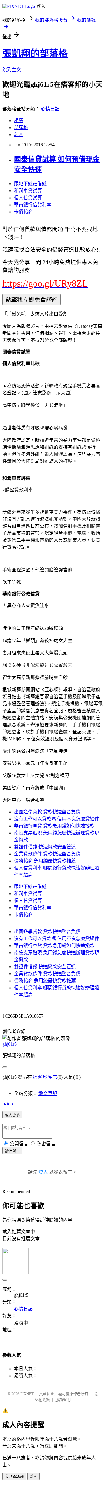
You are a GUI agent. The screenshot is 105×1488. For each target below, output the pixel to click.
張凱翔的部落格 (35, 53)
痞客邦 (40, 1077)
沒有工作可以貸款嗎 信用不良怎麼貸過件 (56, 818)
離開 (33, 1476)
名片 (18, 134)
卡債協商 (23, 211)
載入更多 (12, 1115)
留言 (52, 1077)
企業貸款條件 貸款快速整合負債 (47, 853)
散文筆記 (47, 1093)
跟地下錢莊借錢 (30, 183)
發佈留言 (12, 1151)
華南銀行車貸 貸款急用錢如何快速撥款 (54, 825)
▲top (7, 1103)
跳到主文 (11, 69)
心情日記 (50, 108)
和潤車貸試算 (28, 190)
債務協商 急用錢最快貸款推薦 (45, 860)
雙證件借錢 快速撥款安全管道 (45, 846)
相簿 (18, 120)
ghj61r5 (9, 1044)
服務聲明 (63, 1399)
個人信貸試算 (28, 197)
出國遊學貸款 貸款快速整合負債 (47, 811)
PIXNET (27, 1394)
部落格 (21, 127)
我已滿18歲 (14, 1476)
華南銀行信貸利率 (32, 204)
